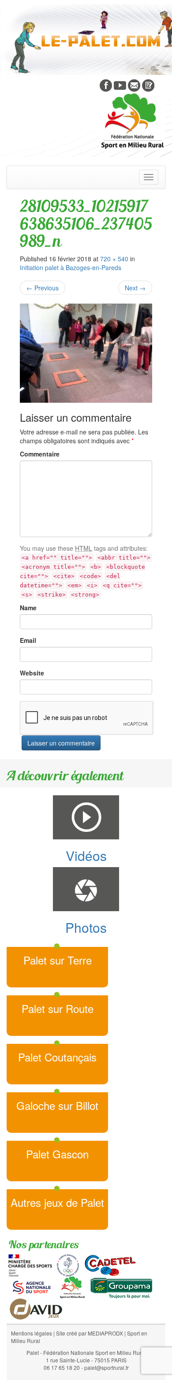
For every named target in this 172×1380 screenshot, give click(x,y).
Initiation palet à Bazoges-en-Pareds (70, 267)
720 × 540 (114, 258)
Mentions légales (31, 1333)
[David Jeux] (36, 1308)
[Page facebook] (106, 84)
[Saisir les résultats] (148, 84)
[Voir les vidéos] (120, 84)
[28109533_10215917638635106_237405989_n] (86, 353)
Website (32, 672)
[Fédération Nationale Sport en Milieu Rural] (72, 1286)
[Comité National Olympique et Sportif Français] (68, 1264)
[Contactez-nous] (134, 84)
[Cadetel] (110, 1264)
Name (28, 607)
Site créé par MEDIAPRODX (89, 1333)
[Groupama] (121, 1286)
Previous (42, 287)
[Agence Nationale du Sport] (31, 1286)
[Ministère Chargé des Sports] (30, 1264)
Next (135, 287)
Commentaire (40, 453)
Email (28, 640)
